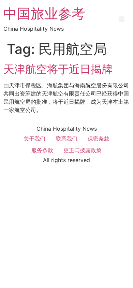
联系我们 (66, 138)
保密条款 (98, 138)
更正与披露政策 (82, 150)
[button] (121, 19)
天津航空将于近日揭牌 (58, 69)
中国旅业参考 (44, 13)
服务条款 (42, 150)
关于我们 (34, 138)
